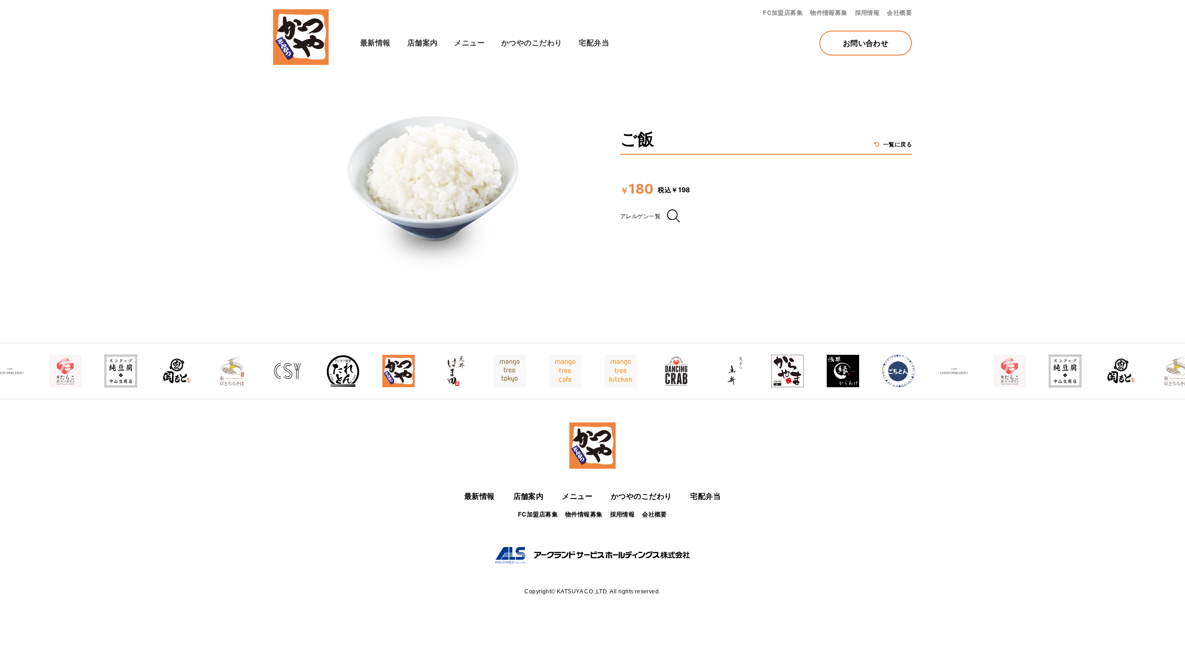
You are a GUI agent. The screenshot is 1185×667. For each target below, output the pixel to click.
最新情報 (375, 42)
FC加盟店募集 (783, 12)
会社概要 (899, 12)
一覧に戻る (896, 144)
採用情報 (867, 12)
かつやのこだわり (531, 42)
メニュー (469, 42)
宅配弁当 (594, 42)
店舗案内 (422, 42)
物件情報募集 (829, 12)
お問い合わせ (866, 43)
